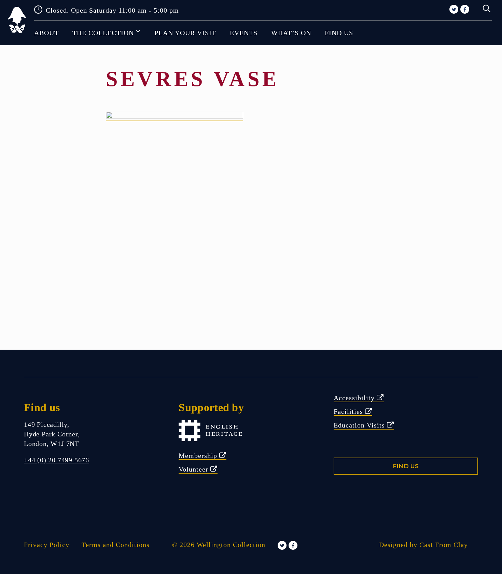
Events (243, 33)
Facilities (349, 411)
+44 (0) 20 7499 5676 (56, 460)
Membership (199, 455)
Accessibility (355, 398)
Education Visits (360, 425)
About (46, 33)
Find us (339, 33)
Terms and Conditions (116, 544)
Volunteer (194, 469)
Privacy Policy (46, 544)
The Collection (103, 33)
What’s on (291, 33)
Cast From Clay (443, 544)
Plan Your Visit (185, 33)
